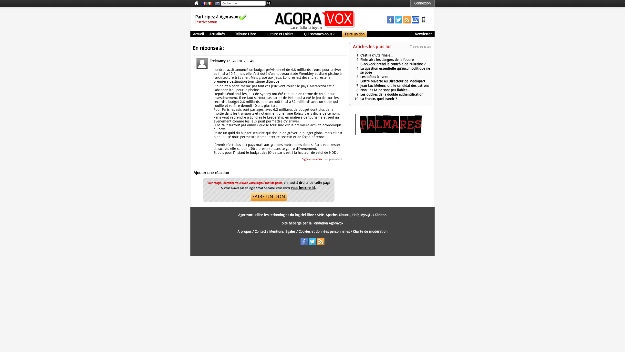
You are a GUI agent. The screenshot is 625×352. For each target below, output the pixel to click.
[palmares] (390, 134)
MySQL (365, 215)
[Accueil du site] (315, 29)
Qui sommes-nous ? (319, 34)
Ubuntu (344, 215)
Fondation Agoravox (327, 223)
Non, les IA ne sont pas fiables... (385, 90)
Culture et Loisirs (280, 34)
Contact (260, 231)
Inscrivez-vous (206, 22)
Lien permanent (332, 159)
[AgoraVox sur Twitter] (398, 22)
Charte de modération (370, 231)
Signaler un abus (312, 159)
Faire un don (355, 34)
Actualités (217, 34)
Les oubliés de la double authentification (391, 94)
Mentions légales (282, 231)
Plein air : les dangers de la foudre (387, 60)
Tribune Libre (245, 34)
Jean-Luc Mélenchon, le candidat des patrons (394, 86)
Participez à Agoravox (216, 16)
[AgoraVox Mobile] (423, 22)
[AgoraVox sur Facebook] (390, 22)
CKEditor (379, 215)
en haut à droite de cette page (307, 183)
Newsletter (423, 34)
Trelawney (218, 61)
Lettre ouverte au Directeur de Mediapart (392, 81)
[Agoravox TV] (216, 3)
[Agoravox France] (204, 3)
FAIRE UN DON (268, 196)
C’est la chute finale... (376, 55)
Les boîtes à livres (374, 77)
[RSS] (407, 22)
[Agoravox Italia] (210, 3)
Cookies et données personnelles (324, 231)
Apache (331, 215)
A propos (244, 231)
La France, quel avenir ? (378, 99)
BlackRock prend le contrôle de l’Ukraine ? (393, 64)
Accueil (198, 34)
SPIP (320, 215)
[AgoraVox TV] (415, 22)
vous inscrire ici (303, 188)
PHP (355, 215)
